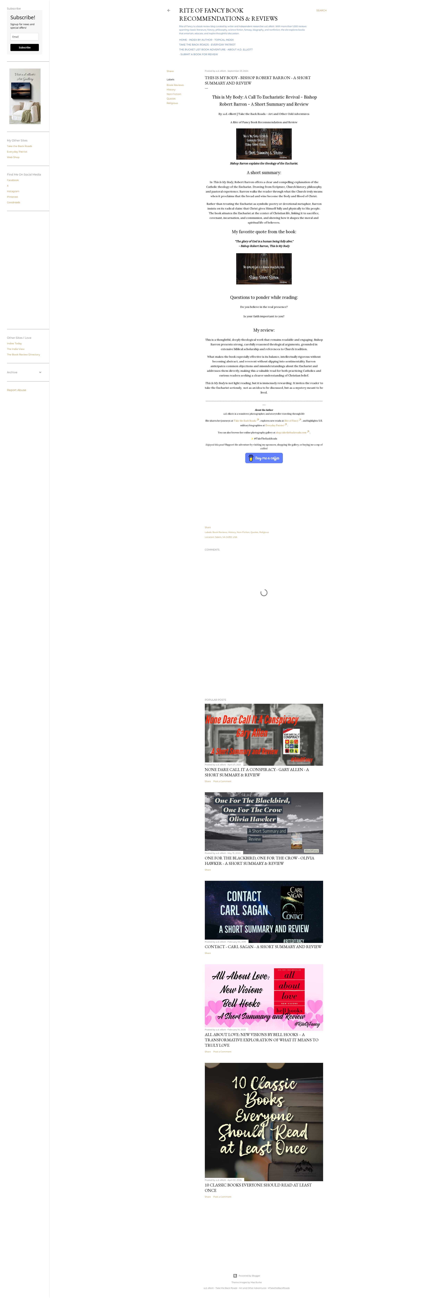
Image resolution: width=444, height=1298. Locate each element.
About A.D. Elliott (240, 49)
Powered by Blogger (249, 1275)
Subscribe (25, 47)
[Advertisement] (247, 665)
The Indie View (15, 349)
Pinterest (12, 196)
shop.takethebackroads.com (291, 432)
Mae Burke (256, 1282)
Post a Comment (222, 781)
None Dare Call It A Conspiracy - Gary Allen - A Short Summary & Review (257, 772)
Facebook (13, 180)
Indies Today (14, 343)
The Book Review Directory (23, 354)
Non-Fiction (174, 94)
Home (183, 39)
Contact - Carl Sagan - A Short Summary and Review (263, 946)
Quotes (171, 98)
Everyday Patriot (223, 44)
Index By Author (200, 39)
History (171, 89)
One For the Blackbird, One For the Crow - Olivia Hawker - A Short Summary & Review (259, 860)
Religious (172, 103)
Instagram (13, 191)
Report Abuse (16, 390)
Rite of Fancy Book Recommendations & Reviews (228, 14)
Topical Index (224, 39)
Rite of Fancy (291, 420)
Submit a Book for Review (199, 54)
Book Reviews (175, 85)
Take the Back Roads (194, 44)
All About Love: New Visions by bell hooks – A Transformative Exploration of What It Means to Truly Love (261, 1040)
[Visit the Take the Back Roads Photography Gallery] (25, 123)
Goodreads (13, 202)
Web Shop (13, 157)
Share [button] (170, 71)
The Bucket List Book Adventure (202, 49)
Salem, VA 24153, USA (226, 537)
